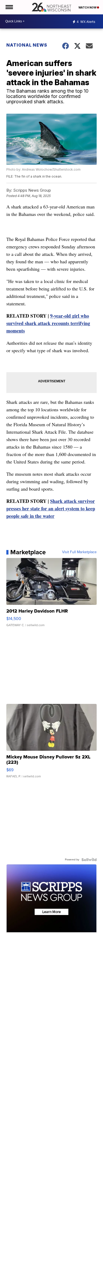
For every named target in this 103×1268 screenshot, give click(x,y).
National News (26, 45)
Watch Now (87, 7)
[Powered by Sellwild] (89, 859)
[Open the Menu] (9, 7)
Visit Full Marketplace (79, 552)
